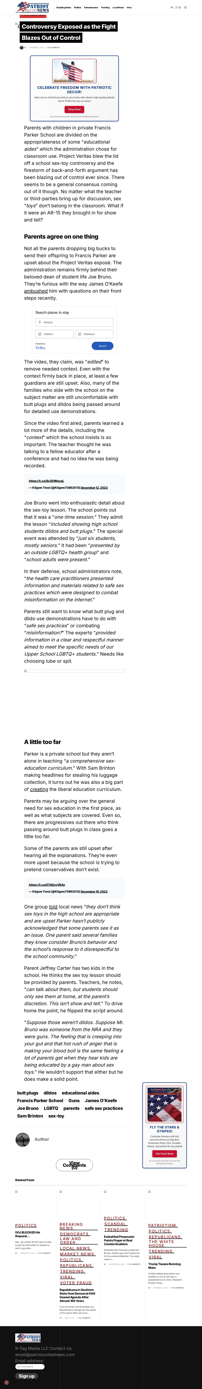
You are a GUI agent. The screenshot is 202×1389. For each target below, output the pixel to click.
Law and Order (70, 1240)
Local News (75, 1248)
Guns (74, 1100)
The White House (161, 1243)
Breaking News (71, 1226)
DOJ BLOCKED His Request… (27, 1234)
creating (39, 789)
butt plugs (27, 1092)
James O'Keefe (101, 1100)
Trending (72, 1271)
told (53, 907)
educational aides (80, 1092)
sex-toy (56, 1116)
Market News (77, 1254)
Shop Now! (74, 109)
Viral (66, 1277)
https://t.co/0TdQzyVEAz (47, 885)
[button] (176, 7)
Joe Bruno (28, 1108)
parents (71, 1108)
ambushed (36, 291)
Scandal (115, 1224)
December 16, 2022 (94, 891)
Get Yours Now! (164, 1153)
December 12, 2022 (94, 487)
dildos (50, 1092)
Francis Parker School (40, 1100)
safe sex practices (104, 1108)
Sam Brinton (30, 1116)
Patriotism (162, 1225)
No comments (54, 47)
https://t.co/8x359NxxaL (46, 481)
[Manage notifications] (6, 1382)
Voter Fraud (76, 1283)
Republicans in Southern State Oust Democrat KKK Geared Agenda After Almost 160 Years (78, 1295)
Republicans (76, 1265)
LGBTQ (51, 1108)
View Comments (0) (74, 1165)
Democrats (74, 1234)
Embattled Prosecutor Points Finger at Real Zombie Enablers (119, 1240)
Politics (26, 1225)
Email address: (29, 1360)
